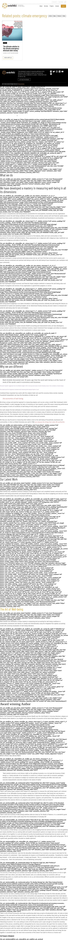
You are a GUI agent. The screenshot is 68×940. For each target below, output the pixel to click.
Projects (52, 6)
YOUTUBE (61, 2)
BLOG (63, 6)
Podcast (59, 16)
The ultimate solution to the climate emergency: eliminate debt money (11, 48)
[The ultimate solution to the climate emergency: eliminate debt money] (12, 31)
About (41, 6)
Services (46, 6)
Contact (57, 6)
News (54, 16)
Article (50, 16)
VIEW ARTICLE (8, 57)
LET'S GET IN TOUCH (24, 79)
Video (64, 16)
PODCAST (54, 2)
